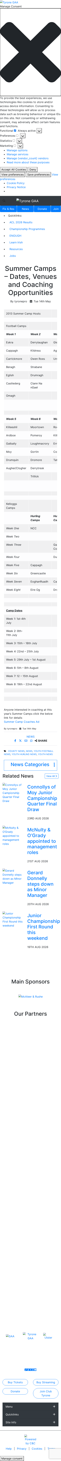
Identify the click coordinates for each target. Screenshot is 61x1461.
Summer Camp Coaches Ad (21, 721)
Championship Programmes (27, 229)
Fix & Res (8, 209)
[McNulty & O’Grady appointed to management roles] (14, 835)
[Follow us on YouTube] (35, 1369)
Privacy (22, 1448)
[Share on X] (20, 740)
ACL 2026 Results (20, 222)
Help (9, 1448)
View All (50, 776)
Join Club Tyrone (46, 1393)
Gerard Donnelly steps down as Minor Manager (40, 884)
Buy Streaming (45, 1382)
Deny (32, 169)
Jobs (12, 255)
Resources (16, 249)
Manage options (17, 150)
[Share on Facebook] (16, 740)
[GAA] (10, 1336)
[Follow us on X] (30, 1369)
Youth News (45, 754)
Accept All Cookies (13, 169)
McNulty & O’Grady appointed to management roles (42, 841)
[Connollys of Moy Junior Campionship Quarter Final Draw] (14, 792)
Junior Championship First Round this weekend (43, 927)
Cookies (37, 1448)
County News (16, 751)
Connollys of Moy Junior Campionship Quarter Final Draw (42, 798)
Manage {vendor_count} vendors (27, 158)
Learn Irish (16, 242)
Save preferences (38, 174)
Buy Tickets (15, 1382)
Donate (42, 209)
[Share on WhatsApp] (31, 740)
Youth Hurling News (24, 754)
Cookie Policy (16, 183)
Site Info (11, 1422)
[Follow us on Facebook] (28, 1369)
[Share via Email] (26, 740)
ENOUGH (15, 235)
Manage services (17, 154)
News (25, 209)
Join (56, 209)
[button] (30, 52)
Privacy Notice (16, 187)
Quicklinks (12, 1414)
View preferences (12, 174)
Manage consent (12, 1458)
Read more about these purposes (28, 162)
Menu (9, 1406)
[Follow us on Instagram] (33, 1369)
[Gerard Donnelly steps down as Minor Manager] (14, 876)
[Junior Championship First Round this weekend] (14, 919)
